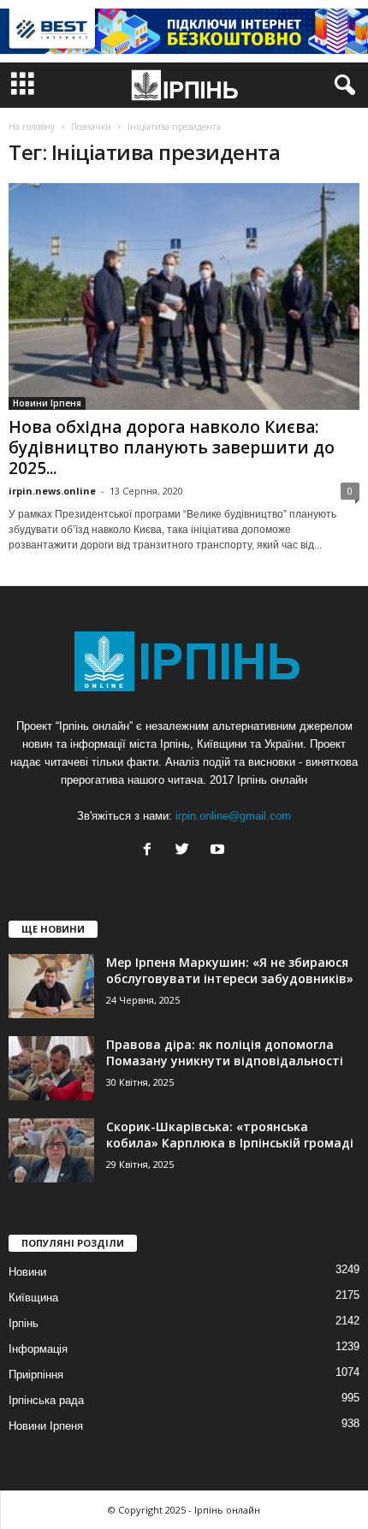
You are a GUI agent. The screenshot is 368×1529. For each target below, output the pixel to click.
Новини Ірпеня (47, 403)
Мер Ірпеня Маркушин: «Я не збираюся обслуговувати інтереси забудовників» (229, 970)
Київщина (33, 1297)
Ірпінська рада (46, 1400)
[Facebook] (151, 851)
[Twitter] (186, 851)
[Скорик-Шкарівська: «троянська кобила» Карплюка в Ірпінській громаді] (51, 1150)
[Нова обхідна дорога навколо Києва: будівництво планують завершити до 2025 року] (184, 296)
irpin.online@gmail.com (233, 815)
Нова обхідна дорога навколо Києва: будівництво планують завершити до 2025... (172, 447)
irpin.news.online (52, 490)
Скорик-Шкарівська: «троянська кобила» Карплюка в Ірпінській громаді (229, 1134)
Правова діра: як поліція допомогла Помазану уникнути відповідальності (224, 1052)
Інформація (38, 1348)
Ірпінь (24, 1323)
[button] (341, 85)
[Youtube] (219, 851)
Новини (27, 1271)
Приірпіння (36, 1374)
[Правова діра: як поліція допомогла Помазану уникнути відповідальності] (51, 1068)
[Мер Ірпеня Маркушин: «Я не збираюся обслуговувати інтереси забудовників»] (51, 986)
